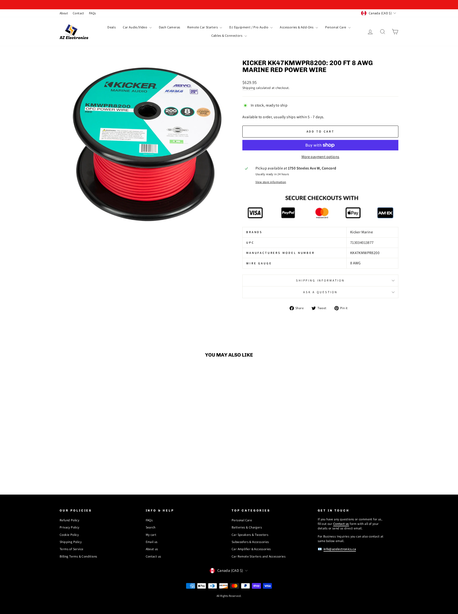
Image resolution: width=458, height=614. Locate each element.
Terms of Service (71, 549)
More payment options (320, 156)
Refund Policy (69, 520)
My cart (151, 534)
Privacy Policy (69, 527)
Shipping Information (320, 280)
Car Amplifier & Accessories (251, 549)
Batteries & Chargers (247, 527)
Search (151, 527)
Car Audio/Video (135, 27)
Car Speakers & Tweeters (250, 534)
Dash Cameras (169, 27)
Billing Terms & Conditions (78, 556)
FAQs (92, 13)
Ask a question (320, 292)
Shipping (248, 88)
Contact (78, 13)
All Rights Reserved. (229, 596)
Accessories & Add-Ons (297, 27)
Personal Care (336, 27)
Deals (111, 27)
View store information (270, 182)
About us (152, 549)
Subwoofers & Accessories (250, 542)
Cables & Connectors (227, 35)
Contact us (153, 556)
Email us (152, 542)
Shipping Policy (71, 542)
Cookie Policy (69, 534)
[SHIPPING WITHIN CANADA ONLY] (229, 4)
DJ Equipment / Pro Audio (249, 27)
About (64, 13)
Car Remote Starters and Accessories (259, 556)
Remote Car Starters (203, 27)
